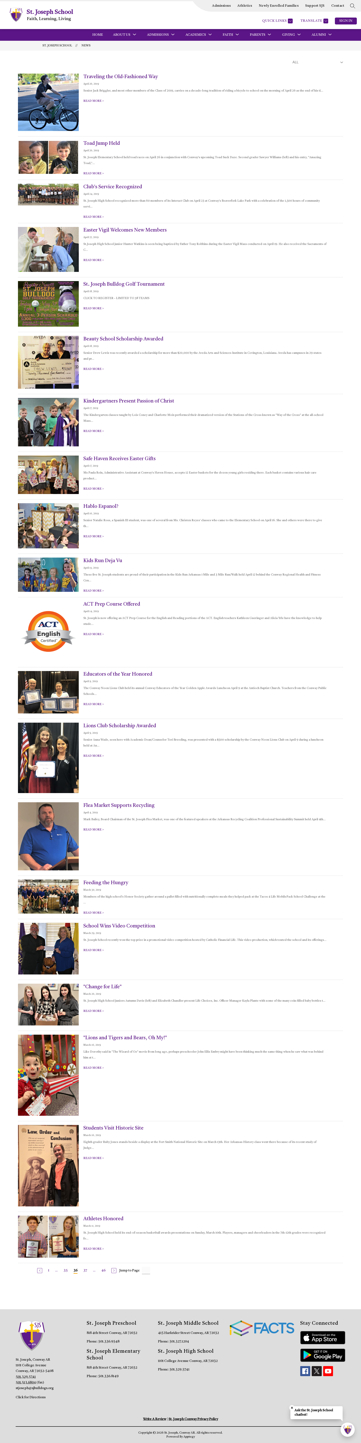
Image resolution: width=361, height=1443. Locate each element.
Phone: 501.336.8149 (103, 1376)
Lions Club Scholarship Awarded (119, 726)
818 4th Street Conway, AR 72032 (112, 1333)
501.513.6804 (26, 1382)
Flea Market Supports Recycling (119, 805)
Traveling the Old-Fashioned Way (120, 76)
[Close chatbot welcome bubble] (292, 1407)
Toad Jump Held (101, 143)
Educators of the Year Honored (117, 674)
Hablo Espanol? (100, 506)
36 (76, 1270)
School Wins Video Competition (119, 926)
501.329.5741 (26, 1377)
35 (66, 1270)
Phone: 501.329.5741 (173, 1369)
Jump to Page (129, 1270)
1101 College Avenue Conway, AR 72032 (188, 1361)
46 (103, 1270)
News (85, 45)
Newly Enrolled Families (279, 6)
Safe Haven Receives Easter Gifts (119, 458)
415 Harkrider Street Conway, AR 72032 (188, 1333)
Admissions (221, 6)
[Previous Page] (39, 1270)
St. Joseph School (57, 45)
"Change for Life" (102, 987)
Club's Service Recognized (112, 187)
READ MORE (93, 100)
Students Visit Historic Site (113, 1128)
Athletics (244, 6)
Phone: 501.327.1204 (173, 1341)
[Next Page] (113, 1270)
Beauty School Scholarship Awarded (123, 339)
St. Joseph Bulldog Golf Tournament (124, 284)
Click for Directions (31, 1397)
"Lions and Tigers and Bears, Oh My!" (125, 1038)
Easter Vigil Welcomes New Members (125, 230)
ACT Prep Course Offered (111, 604)
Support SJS (315, 6)
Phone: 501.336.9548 (103, 1341)
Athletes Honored (103, 1218)
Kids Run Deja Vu (102, 560)
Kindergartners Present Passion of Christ (128, 401)
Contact (337, 6)
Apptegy (189, 1436)
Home (97, 35)
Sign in (345, 21)
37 (85, 1270)
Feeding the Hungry (105, 882)
